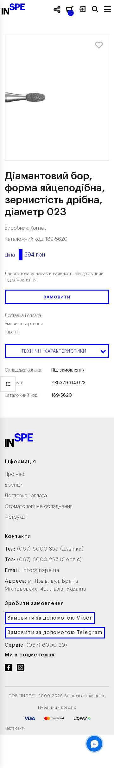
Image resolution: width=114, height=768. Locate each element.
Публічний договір (57, 707)
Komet (38, 228)
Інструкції (16, 517)
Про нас (14, 474)
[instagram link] (20, 669)
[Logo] (19, 441)
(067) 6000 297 (47, 645)
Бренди (13, 485)
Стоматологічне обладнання (39, 506)
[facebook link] (8, 669)
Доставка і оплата (26, 495)
